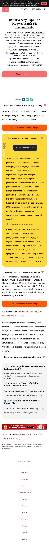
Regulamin (24, 499)
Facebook (24, 519)
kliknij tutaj (29, 224)
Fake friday (24, 472)
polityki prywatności (31, 5)
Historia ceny (25, 466)
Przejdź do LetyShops (25, 148)
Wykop (24, 532)
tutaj (14, 339)
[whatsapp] (32, 100)
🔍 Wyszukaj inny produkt (31, 9)
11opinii (23, 283)
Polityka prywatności (24, 492)
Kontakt (24, 486)
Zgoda (44, 3)
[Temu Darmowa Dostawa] (24, 427)
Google (24, 526)
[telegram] (27, 100)
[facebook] (23, 100)
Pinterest (24, 506)
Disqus (24, 539)
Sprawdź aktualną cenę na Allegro (24, 128)
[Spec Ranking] (5, 9)
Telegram (24, 512)
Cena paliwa (24, 479)
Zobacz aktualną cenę (25, 74)
